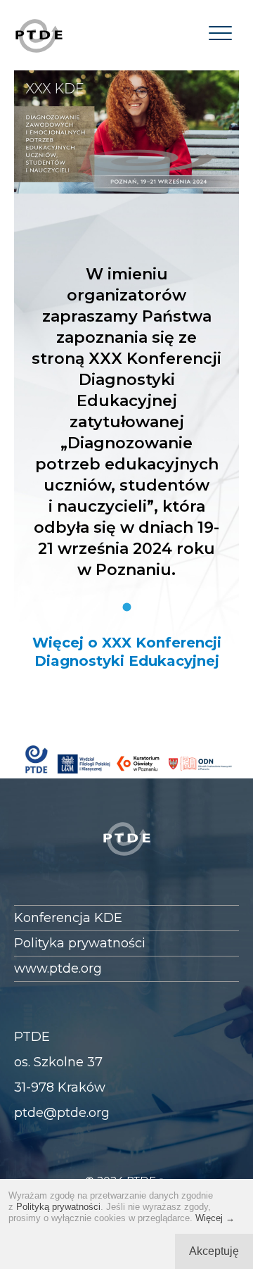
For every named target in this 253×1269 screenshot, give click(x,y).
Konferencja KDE (68, 918)
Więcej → (215, 1218)
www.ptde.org (58, 968)
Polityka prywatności (79, 943)
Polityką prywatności (58, 1206)
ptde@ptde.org (62, 1112)
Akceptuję (214, 1251)
